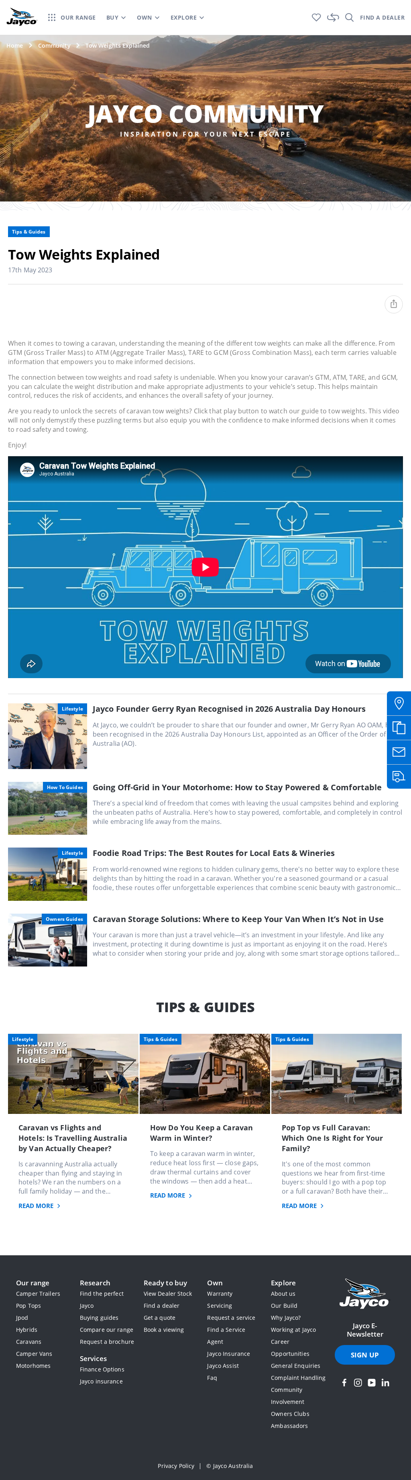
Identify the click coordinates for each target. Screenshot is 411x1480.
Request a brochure (107, 1341)
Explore (283, 1282)
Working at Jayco (293, 1329)
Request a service (231, 1317)
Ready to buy (165, 1282)
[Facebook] (344, 1383)
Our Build (284, 1305)
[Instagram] (358, 1383)
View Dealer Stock (168, 1293)
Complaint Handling (298, 1377)
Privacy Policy (176, 1466)
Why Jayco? (286, 1317)
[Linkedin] (385, 1383)
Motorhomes (33, 1365)
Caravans (28, 1341)
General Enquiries (295, 1365)
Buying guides (99, 1317)
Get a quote (159, 1317)
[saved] (316, 17)
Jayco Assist (223, 1365)
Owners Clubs (290, 1414)
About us (283, 1293)
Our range (32, 1282)
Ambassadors (289, 1426)
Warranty (219, 1293)
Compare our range (106, 1329)
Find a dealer (162, 1305)
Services (93, 1358)
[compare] (333, 17)
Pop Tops (28, 1305)
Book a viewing (164, 1329)
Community (54, 45)
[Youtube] (372, 1383)
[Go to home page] (365, 1295)
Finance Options (102, 1369)
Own (214, 1282)
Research (95, 1282)
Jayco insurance (101, 1381)
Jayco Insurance (228, 1353)
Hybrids (26, 1329)
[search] (349, 17)
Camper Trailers (38, 1293)
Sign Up (365, 1354)
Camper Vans (34, 1353)
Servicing (219, 1305)
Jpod (22, 1317)
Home (14, 45)
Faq (212, 1377)
